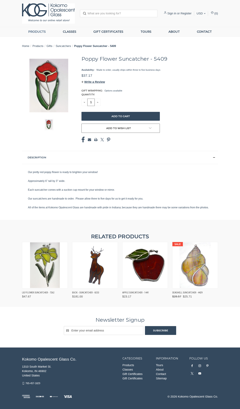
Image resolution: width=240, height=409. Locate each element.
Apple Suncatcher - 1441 (135, 292)
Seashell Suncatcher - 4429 (187, 292)
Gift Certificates (108, 32)
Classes (69, 32)
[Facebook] (83, 140)
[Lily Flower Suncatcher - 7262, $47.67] (45, 265)
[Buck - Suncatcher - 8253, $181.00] (95, 265)
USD (200, 13)
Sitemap (161, 378)
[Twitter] (102, 140)
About (174, 32)
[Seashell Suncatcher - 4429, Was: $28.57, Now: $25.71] (195, 265)
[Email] (89, 140)
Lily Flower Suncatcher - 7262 (38, 292)
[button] (93, 82)
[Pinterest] (108, 140)
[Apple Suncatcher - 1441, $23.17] (145, 265)
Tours (146, 32)
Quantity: (88, 94)
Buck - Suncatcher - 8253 (85, 292)
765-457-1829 (32, 383)
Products (37, 32)
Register (186, 13)
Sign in (171, 13)
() (216, 13)
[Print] (95, 140)
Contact (204, 32)
